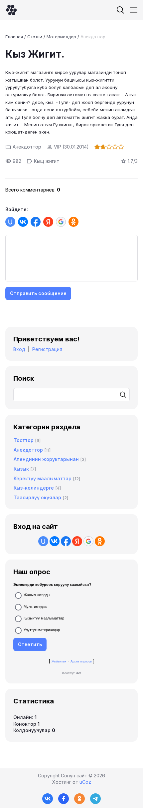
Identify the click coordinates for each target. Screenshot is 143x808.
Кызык (21, 469)
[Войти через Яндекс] (48, 222)
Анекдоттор (92, 36)
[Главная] (11, 10)
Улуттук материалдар (42, 630)
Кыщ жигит (46, 161)
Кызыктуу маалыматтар (44, 618)
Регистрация (47, 349)
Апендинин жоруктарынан (46, 459)
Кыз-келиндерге (34, 488)
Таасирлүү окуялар (37, 497)
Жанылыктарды (37, 595)
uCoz (85, 782)
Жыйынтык (59, 661)
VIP (57, 147)
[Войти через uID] (10, 222)
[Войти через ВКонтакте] (23, 222)
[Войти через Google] (61, 222)
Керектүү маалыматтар (43, 478)
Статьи (34, 36)
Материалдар (61, 36)
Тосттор (24, 440)
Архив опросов (81, 661)
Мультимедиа (35, 606)
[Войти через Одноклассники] (73, 222)
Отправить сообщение (38, 293)
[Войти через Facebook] (36, 222)
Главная (14, 36)
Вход (19, 349)
